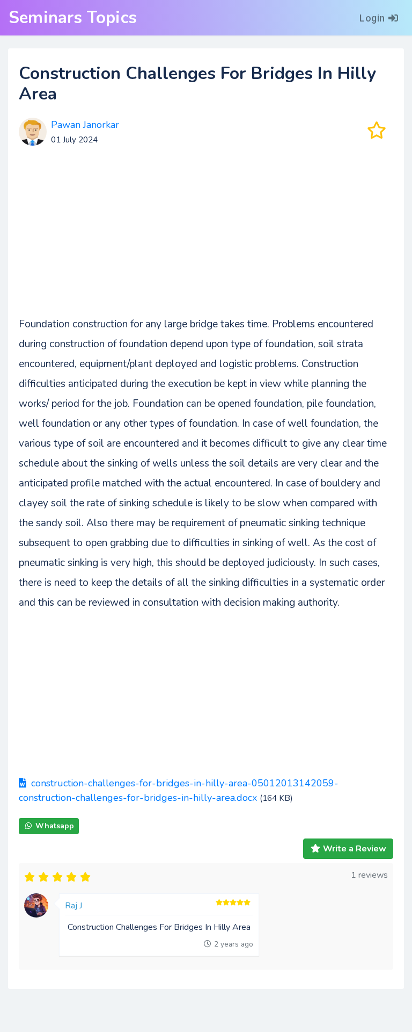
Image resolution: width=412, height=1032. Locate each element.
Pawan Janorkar (85, 124)
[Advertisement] (206, 239)
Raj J (73, 906)
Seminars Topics (73, 17)
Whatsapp (54, 826)
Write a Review (354, 849)
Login (372, 18)
